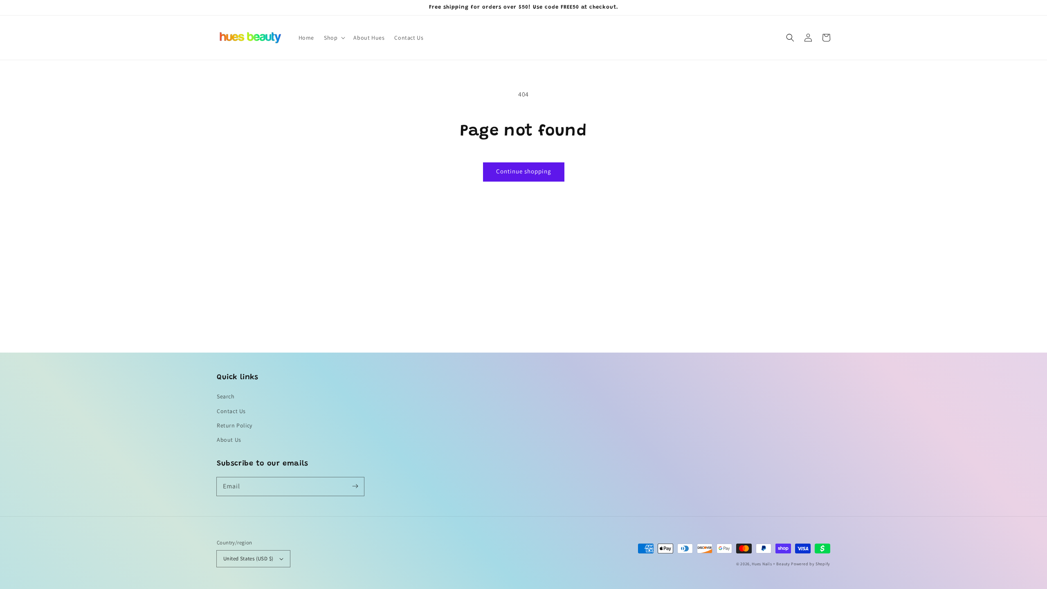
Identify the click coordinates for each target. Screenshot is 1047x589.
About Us (229, 439)
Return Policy (234, 425)
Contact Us (231, 411)
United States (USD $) (248, 558)
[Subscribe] (355, 486)
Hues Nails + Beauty (771, 564)
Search (226, 396)
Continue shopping (523, 171)
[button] (333, 37)
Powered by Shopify (810, 564)
